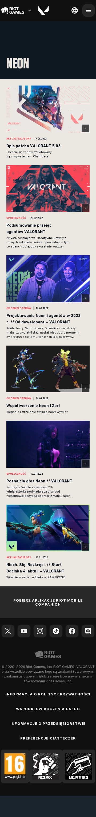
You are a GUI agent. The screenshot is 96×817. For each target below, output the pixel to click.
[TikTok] (56, 631)
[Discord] (88, 631)
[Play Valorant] (43, 10)
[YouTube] (24, 631)
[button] (48, 122)
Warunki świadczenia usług (48, 709)
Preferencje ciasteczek (48, 738)
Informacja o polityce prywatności (48, 694)
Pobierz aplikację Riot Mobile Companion (48, 602)
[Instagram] (40, 631)
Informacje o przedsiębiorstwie (47, 723)
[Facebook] (72, 631)
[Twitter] (8, 631)
